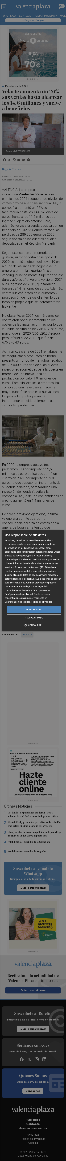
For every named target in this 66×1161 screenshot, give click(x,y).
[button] (33, 625)
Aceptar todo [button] (34, 609)
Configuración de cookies (17, 602)
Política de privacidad (41, 602)
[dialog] (33, 580)
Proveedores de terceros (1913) (31, 567)
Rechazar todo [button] (34, 617)
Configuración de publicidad (19, 594)
